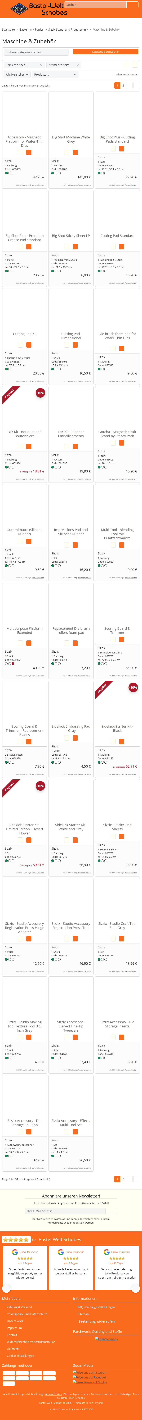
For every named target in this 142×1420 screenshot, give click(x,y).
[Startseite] (99, 14)
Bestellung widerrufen (96, 1321)
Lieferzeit (13, 1349)
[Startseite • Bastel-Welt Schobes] (38, 9)
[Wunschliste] (117, 14)
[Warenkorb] (127, 14)
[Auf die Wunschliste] (20, 152)
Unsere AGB (15, 1321)
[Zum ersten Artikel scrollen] (136, 1179)
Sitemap (83, 1314)
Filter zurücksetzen (127, 74)
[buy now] (28, 152)
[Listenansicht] (135, 65)
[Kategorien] (136, 14)
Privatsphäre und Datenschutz (27, 1314)
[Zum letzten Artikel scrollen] (136, 85)
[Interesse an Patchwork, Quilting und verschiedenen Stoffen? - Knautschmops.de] (106, 1339)
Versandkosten (38, 185)
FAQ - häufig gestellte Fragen (96, 1307)
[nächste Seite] (129, 85)
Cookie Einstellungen (20, 1356)
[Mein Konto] (108, 14)
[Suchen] (132, 4)
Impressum (14, 1328)
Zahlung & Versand (19, 1307)
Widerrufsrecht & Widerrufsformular (31, 1342)
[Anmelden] (111, 1211)
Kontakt (12, 1335)
